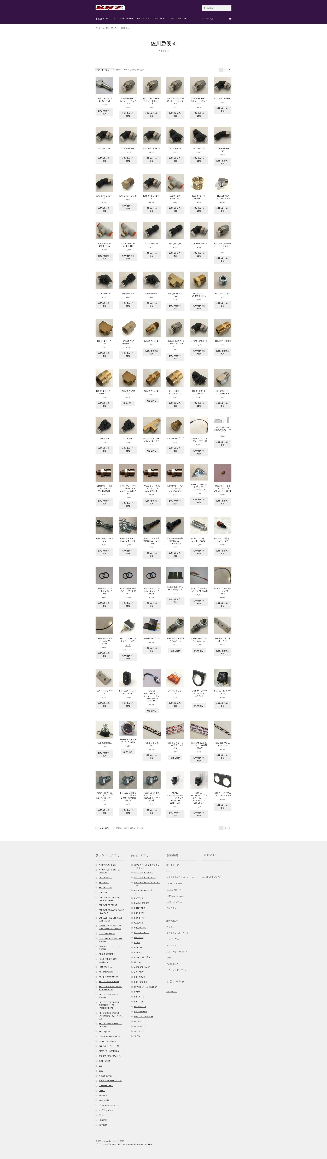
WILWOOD (138, 1021)
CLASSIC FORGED (141, 932)
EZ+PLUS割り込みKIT (144, 957)
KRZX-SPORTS (140, 982)
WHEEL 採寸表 (105, 1075)
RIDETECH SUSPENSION (109, 1051)
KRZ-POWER (139, 977)
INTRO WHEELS (106, 966)
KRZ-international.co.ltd (109, 971)
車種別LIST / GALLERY (105, 18)
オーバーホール (106, 1085)
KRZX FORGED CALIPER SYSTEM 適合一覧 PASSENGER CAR (109, 1005)
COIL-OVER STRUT (107, 933)
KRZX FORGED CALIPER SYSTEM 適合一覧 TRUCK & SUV (111, 1016)
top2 (101, 1071)
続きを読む (128, 403)
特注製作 (103, 1125)
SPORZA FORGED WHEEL (110, 1056)
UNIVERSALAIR (140, 1011)
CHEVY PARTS (140, 927)
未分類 (137, 1036)
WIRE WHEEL (140, 1026)
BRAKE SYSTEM (126, 18)
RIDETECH (139, 1001)
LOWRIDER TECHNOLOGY (110, 1036)
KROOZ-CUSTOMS (179, 18)
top (100, 1066)
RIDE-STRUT (139, 996)
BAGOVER (138, 898)
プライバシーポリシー (109, 1105)
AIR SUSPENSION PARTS (144, 877)
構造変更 (103, 1120)
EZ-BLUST (138, 947)
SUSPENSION (143, 18)
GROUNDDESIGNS (107, 954)
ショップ (103, 1095)
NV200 (137, 991)
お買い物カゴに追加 (104, 112)
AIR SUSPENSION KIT (108, 865)
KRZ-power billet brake (109, 976)
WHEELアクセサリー (143, 1016)
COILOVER (138, 937)
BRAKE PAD (104, 882)
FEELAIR (138, 962)
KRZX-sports (104, 1031)
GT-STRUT (139, 972)
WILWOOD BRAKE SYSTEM (110, 1080)
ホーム (101, 28)
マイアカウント (106, 1110)
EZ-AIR (137, 942)
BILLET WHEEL (160, 18)
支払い (102, 1115)
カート (102, 1090)
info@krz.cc (171, 991)
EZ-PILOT (138, 952)
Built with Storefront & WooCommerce (135, 1144)
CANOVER (138, 922)
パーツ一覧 (104, 1100)
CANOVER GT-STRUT (108, 905)
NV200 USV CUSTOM (107, 1041)
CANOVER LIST (105, 892)
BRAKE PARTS (140, 918)
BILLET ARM (139, 908)
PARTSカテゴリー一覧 (109, 1046)
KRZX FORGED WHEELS (109, 981)
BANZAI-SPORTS (141, 903)
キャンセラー (140, 1031)
